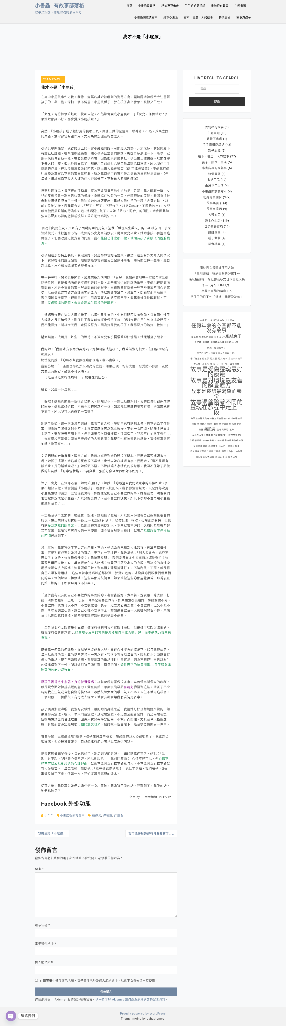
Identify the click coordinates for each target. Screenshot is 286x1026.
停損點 (107, 815)
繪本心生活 (170, 17)
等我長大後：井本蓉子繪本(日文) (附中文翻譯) (216, 435)
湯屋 (201, 429)
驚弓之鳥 (232, 457)
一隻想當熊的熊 (216, 320)
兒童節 (194, 337)
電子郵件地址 (45, 943)
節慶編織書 (196, 440)
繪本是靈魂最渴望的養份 (230, 440)
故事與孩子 (243, 17)
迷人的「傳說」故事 (229, 446)
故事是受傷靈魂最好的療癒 (216, 372)
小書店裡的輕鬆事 (72, 815)
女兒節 (198, 342)
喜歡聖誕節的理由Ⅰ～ (216, 291)
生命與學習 (223, 429)
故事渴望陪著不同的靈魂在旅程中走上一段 (216, 407)
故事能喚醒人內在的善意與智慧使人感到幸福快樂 (216, 418)
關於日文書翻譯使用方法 (217, 267)
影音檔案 (214, 244)
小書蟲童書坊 (147, 5)
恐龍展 (213, 358)
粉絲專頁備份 (170, 5)
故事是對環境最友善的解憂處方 (216, 383)
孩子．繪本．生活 (214, 162)
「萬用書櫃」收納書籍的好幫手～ (217, 273)
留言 (39, 869)
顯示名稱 (42, 925)
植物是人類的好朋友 (207, 424)
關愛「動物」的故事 (232, 451)
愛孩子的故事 (235, 358)
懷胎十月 (215, 364)
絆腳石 (119, 815)
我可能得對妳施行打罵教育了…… (151, 833)
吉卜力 (217, 337)
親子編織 (214, 150)
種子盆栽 (214, 238)
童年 (232, 429)
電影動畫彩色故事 (205, 457)
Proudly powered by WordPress (143, 1013)
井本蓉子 (230, 320)
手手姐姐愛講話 (195, 5)
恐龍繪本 (222, 358)
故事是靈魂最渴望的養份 (216, 394)
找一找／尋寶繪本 (230, 364)
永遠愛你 (236, 424)
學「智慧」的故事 (199, 358)
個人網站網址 (44, 962)
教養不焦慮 (214, 139)
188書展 (202, 320)
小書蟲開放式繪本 (146, 17)
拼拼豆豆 (214, 232)
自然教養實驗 (213, 226)
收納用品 (213, 180)
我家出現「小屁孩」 (52, 833)
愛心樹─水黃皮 (201, 364)
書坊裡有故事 (220, 5)
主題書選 (240, 5)
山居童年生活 (214, 185)
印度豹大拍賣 (206, 337)
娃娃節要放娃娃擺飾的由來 (225, 342)
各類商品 (214, 215)
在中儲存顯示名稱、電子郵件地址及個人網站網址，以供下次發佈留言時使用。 (99, 980)
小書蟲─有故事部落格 (59, 5)
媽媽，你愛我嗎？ (216, 347)
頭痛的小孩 (221, 457)
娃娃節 (206, 342)
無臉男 (210, 429)
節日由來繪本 (210, 440)
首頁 (129, 5)
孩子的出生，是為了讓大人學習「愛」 (216, 353)
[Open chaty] (11, 1016)
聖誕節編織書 (200, 446)
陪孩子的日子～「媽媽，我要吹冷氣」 (216, 297)
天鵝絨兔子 (232, 336)
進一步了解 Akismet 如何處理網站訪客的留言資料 (130, 999)
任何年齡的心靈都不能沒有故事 (216, 328)
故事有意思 (214, 209)
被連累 (96, 815)
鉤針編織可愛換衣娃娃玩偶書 (205, 451)
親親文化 (213, 446)
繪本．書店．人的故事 (198, 17)
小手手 (49, 815)
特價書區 (225, 17)
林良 (194, 424)
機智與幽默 (225, 424)
